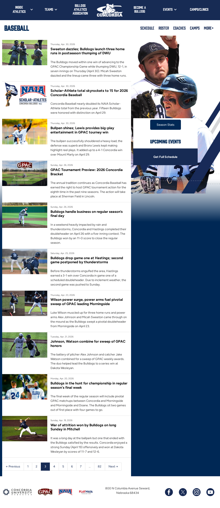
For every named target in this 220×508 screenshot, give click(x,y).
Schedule (147, 28)
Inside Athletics (19, 9)
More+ (209, 28)
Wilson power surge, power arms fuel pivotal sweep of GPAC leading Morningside (86, 301)
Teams (49, 9)
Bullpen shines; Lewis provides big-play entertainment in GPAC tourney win (82, 130)
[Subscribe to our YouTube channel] (210, 492)
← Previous (13, 466)
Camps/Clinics (199, 9)
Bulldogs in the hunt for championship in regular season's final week (88, 385)
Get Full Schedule (165, 157)
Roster (164, 28)
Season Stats (165, 125)
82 (99, 466)
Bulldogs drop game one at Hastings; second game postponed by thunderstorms (86, 260)
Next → (113, 466)
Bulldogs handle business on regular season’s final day (86, 213)
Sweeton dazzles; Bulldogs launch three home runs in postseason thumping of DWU (87, 51)
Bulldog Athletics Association (80, 9)
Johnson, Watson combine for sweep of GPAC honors (87, 343)
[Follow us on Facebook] (169, 492)
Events (168, 9)
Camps (195, 28)
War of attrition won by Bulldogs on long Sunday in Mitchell (83, 427)
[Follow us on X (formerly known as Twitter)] (182, 492)
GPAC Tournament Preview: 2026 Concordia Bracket (86, 172)
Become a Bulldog (140, 9)
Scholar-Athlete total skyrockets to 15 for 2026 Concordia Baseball (89, 92)
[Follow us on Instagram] (196, 492)
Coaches (179, 28)
